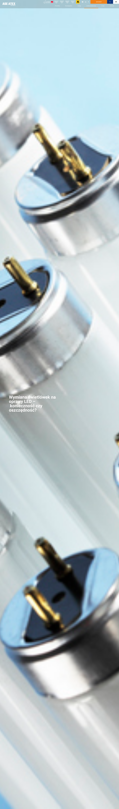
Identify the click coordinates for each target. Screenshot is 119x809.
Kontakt (112, 5)
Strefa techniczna (91, 5)
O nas (103, 5)
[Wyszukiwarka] (110, 2)
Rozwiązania (68, 5)
